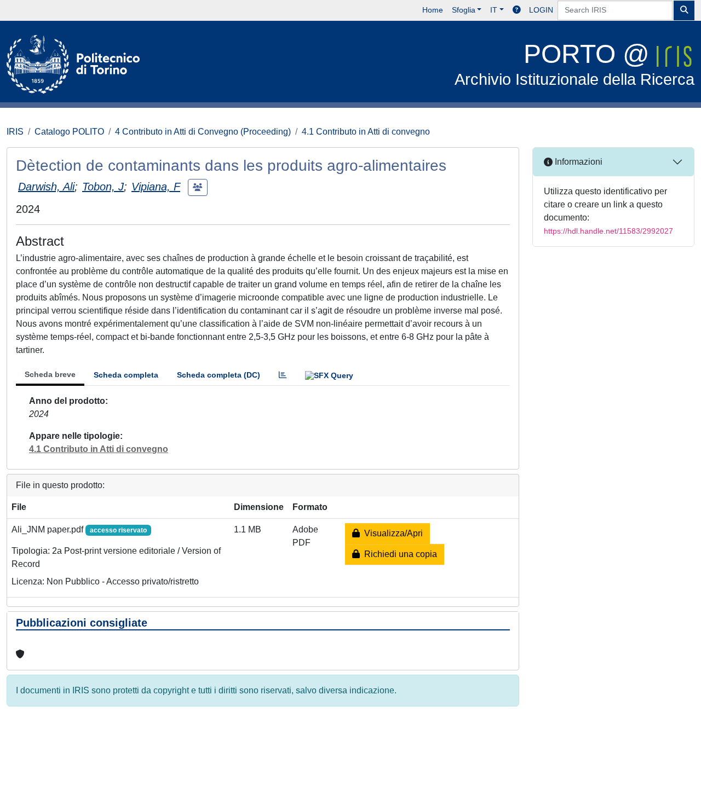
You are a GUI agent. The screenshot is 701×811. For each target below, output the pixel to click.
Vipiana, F (155, 187)
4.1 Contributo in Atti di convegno (366, 131)
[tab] (282, 375)
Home (432, 9)
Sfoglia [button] (463, 9)
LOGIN (541, 9)
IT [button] (493, 9)
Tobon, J (103, 187)
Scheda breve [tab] (50, 374)
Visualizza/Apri (391, 533)
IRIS (15, 131)
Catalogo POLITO (69, 131)
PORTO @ (574, 63)
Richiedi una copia (398, 554)
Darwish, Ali (46, 187)
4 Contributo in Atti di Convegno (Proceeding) (203, 131)
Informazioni (577, 161)
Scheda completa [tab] (126, 374)
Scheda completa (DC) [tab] (218, 374)
